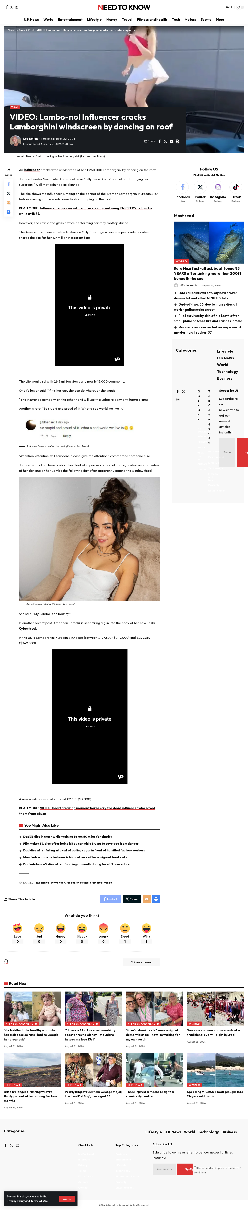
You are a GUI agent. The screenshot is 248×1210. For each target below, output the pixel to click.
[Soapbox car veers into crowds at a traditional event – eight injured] (215, 1009)
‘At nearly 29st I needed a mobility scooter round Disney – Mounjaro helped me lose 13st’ (90, 1034)
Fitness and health (21, 1023)
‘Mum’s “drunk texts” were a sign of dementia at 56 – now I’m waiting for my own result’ (153, 1034)
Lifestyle (225, 351)
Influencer (58, 882)
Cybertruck (28, 628)
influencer (32, 170)
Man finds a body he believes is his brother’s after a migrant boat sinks (75, 857)
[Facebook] (7, 7)
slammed (96, 882)
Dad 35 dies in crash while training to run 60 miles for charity (67, 836)
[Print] (177, 141)
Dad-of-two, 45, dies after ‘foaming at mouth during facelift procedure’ (76, 864)
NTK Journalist (189, 285)
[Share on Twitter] (165, 141)
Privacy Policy (16, 1201)
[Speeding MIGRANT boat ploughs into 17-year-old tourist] (215, 1070)
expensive (42, 882)
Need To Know (124, 7)
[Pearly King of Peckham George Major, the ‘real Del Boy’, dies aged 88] (93, 1070)
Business (224, 378)
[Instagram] (16, 7)
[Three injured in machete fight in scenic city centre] (154, 1070)
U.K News (225, 357)
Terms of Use (39, 1201)
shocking (82, 882)
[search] (221, 7)
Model (70, 882)
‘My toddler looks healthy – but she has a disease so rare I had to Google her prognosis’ (31, 1034)
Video (108, 882)
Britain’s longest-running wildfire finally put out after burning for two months (30, 1096)
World (181, 261)
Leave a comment (143, 962)
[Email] (171, 141)
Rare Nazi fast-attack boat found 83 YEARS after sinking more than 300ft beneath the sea (207, 273)
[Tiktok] (235, 192)
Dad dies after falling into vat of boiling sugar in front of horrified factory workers (84, 850)
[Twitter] (11, 7)
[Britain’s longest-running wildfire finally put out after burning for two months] (32, 1070)
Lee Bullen (30, 138)
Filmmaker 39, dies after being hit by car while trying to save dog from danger (81, 843)
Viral (15, 107)
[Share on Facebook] (159, 141)
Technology (227, 371)
